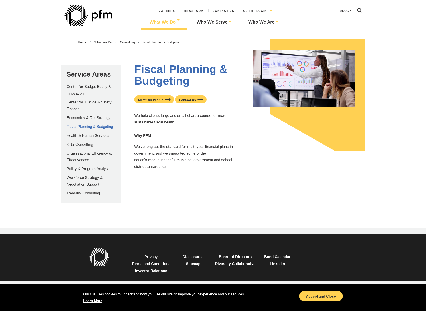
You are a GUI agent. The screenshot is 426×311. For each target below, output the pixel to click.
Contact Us (223, 10)
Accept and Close (321, 296)
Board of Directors (235, 257)
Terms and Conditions (151, 264)
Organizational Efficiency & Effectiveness (89, 156)
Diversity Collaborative (235, 264)
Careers (167, 10)
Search (358, 9)
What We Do (163, 22)
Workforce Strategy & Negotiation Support (85, 181)
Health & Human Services (88, 135)
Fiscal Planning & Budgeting (90, 127)
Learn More (92, 301)
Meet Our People (150, 100)
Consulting (127, 42)
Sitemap (193, 264)
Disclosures (193, 257)
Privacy (151, 257)
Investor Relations (151, 271)
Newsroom (194, 10)
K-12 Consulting (80, 144)
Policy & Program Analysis (89, 169)
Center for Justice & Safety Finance (89, 105)
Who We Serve (212, 22)
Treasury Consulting (83, 193)
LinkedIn (277, 264)
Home (82, 42)
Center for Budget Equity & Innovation (89, 90)
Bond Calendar (277, 257)
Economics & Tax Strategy (88, 118)
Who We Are (261, 22)
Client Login (255, 10)
